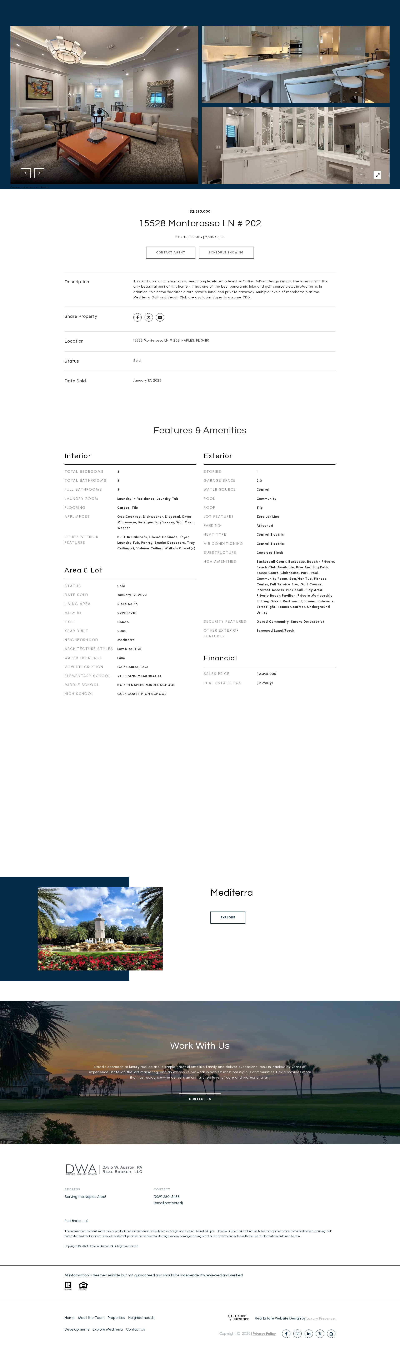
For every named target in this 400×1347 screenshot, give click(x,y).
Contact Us (200, 1099)
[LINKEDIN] (309, 1334)
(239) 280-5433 (167, 1196)
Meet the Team (91, 1317)
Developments (77, 1329)
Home (70, 1317)
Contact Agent (170, 252)
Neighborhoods (141, 1317)
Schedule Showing (226, 252)
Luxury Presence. (320, 1318)
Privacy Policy (264, 1334)
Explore (227, 917)
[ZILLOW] (331, 1334)
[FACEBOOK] (286, 1334)
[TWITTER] (320, 1334)
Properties (116, 1317)
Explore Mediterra (108, 1329)
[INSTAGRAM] (297, 1334)
